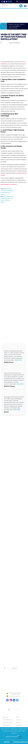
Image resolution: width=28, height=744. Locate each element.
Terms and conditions (16, 731)
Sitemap (25, 729)
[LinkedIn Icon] (6, 1)
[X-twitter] (11, 1)
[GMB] (9, 1)
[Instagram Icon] (4, 1)
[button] (25, 6)
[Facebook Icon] (2, 1)
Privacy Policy (6, 731)
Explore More (18, 360)
